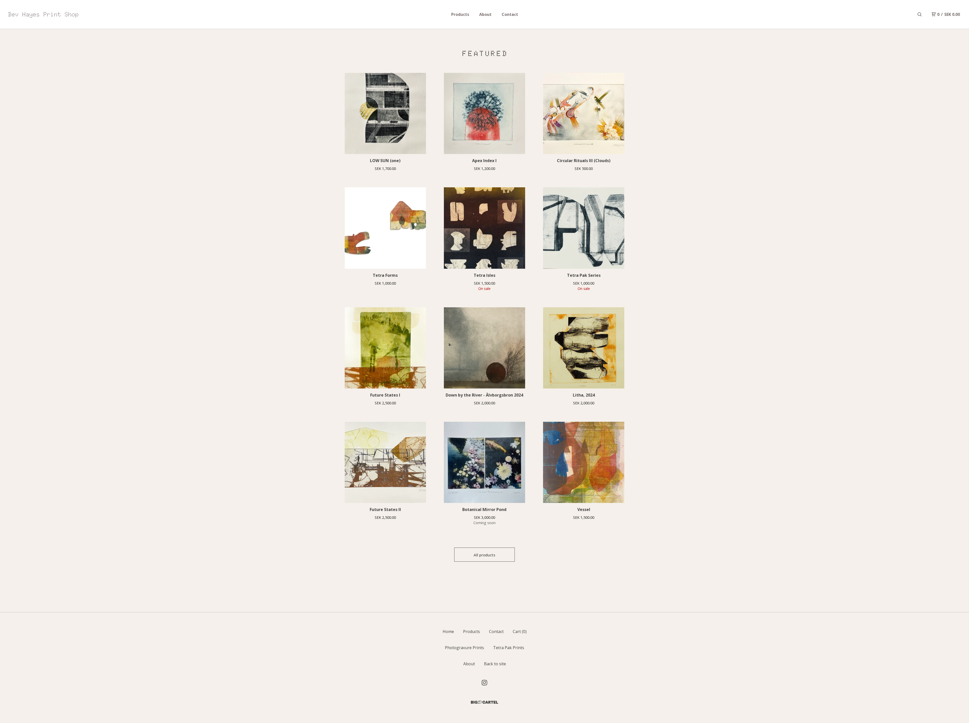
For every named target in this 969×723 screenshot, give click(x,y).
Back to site (495, 664)
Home (448, 631)
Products (460, 14)
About (485, 14)
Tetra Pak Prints (508, 647)
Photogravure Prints (464, 647)
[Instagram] (484, 682)
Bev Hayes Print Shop (43, 14)
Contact (510, 14)
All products (484, 554)
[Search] (920, 14)
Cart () (520, 631)
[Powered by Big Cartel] (484, 702)
